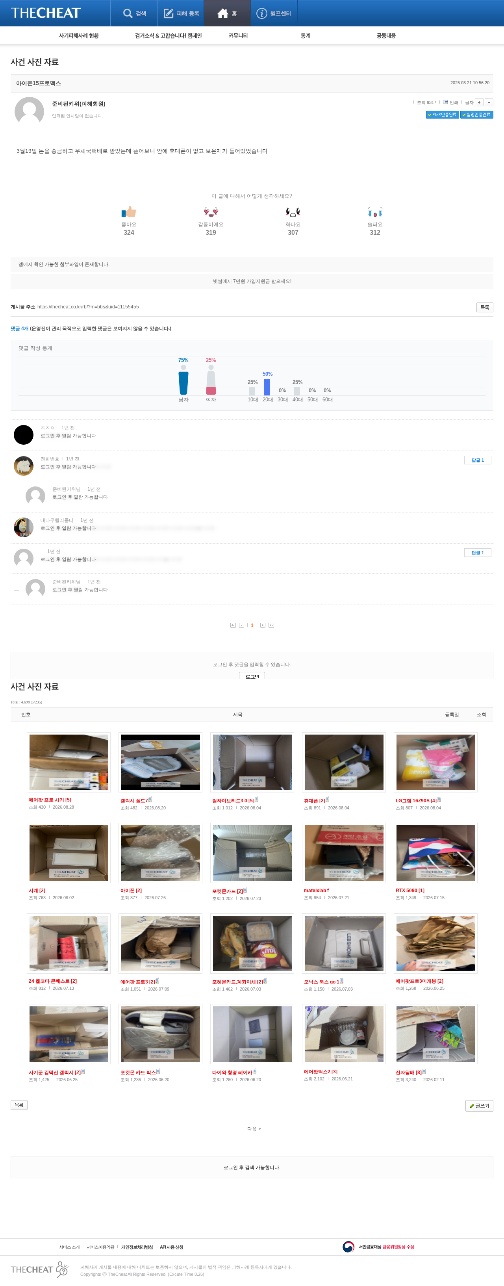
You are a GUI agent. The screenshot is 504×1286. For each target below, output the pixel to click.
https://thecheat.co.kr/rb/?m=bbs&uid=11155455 (88, 307)
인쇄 (454, 102)
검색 (133, 13)
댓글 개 (20, 328)
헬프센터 (274, 13)
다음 (252, 1129)
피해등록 (180, 13)
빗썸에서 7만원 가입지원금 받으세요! (252, 281)
